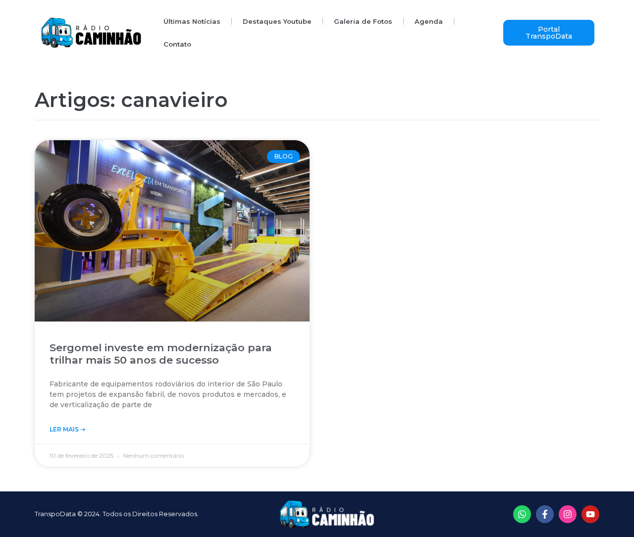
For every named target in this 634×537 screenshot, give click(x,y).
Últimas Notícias (191, 21)
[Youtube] (590, 514)
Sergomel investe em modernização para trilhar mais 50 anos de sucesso (161, 353)
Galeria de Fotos (363, 21)
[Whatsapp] (522, 514)
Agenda (429, 21)
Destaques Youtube (277, 21)
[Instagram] (568, 514)
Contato (177, 44)
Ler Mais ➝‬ (67, 429)
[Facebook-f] (545, 514)
